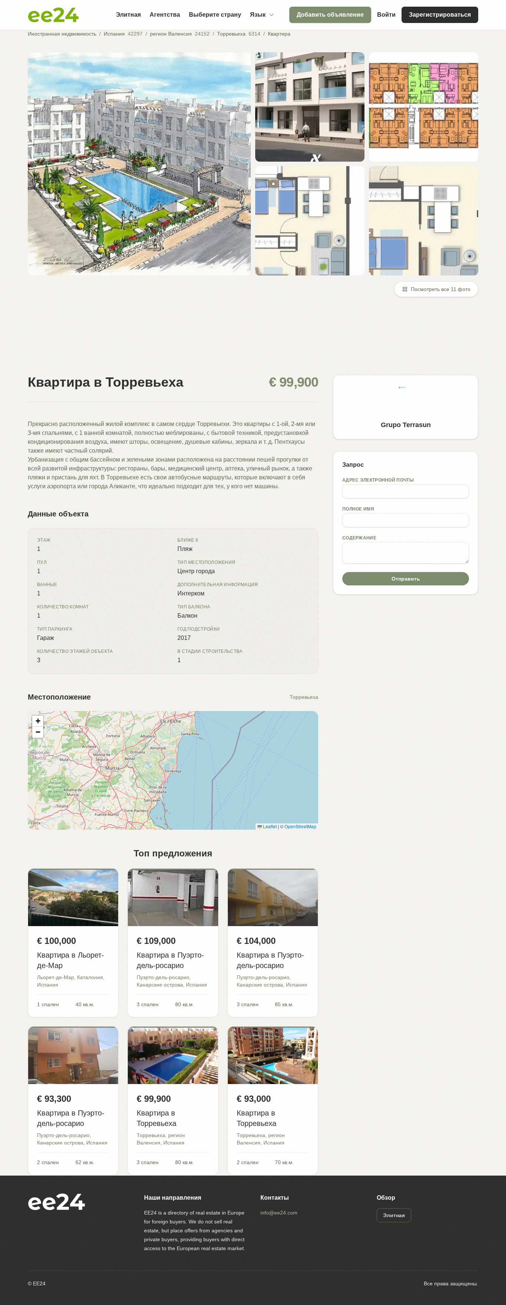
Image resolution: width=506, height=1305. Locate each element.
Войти (386, 14)
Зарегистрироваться (440, 14)
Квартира (279, 34)
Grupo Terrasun (406, 425)
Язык (258, 14)
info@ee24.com (278, 1213)
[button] (37, 721)
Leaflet (269, 826)
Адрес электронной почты (378, 480)
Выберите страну (215, 14)
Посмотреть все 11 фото (440, 289)
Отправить (406, 579)
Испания (114, 34)
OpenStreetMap (300, 826)
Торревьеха (231, 34)
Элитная (128, 14)
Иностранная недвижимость (62, 34)
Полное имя (358, 509)
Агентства (165, 14)
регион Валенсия (171, 34)
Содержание (359, 538)
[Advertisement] (250, 340)
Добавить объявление (330, 14)
